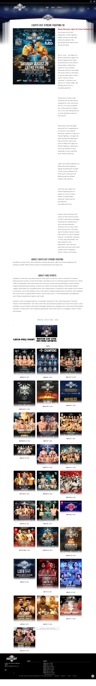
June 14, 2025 (48, 669)
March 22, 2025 (49, 672)
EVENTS (59, 7)
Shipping (56, 675)
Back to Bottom (92, 676)
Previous (40, 319)
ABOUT (53, 7)
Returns (63, 675)
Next (56, 319)
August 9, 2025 (48, 668)
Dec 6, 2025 (48, 663)
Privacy (75, 675)
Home (47, 7)
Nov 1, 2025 (48, 665)
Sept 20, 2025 (48, 666)
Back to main (49, 319)
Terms (69, 675)
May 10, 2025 (48, 671)
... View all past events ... (49, 674)
